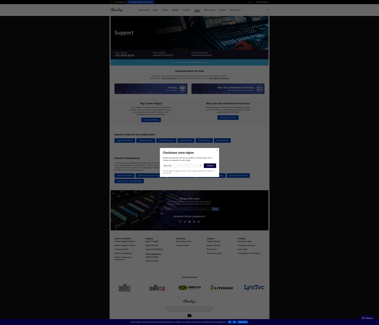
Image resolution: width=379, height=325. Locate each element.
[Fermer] (217, 150)
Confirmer (209, 166)
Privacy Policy (242, 322)
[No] (377, 322)
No (234, 322)
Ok (230, 322)
